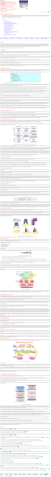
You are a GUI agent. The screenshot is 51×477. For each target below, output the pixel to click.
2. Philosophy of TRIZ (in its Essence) (8, 21)
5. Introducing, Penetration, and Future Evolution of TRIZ (10, 34)
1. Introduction (5, 20)
